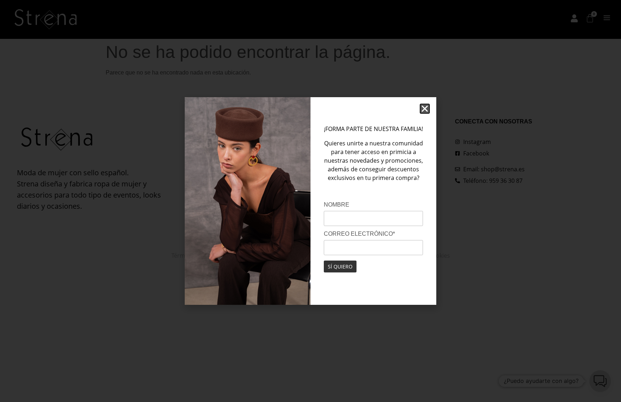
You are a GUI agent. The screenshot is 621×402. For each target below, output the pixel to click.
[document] (310, 201)
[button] (424, 108)
